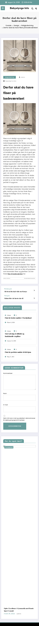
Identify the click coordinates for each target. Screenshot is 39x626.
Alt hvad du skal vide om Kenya (15, 291)
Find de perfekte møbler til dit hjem (18, 352)
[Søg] (32, 8)
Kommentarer (7, 373)
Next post (7, 295)
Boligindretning (9, 77)
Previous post (8, 289)
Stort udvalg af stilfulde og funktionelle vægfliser (14, 335)
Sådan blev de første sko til (13, 298)
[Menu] (3, 8)
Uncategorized (13, 447)
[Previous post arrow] (34, 290)
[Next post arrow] (34, 298)
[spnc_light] (36, 9)
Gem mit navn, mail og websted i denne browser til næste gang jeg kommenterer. (19, 419)
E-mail (5, 405)
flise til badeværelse (15, 274)
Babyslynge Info (19, 8)
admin (23, 77)
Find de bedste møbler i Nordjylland (18, 318)
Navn (5, 393)
